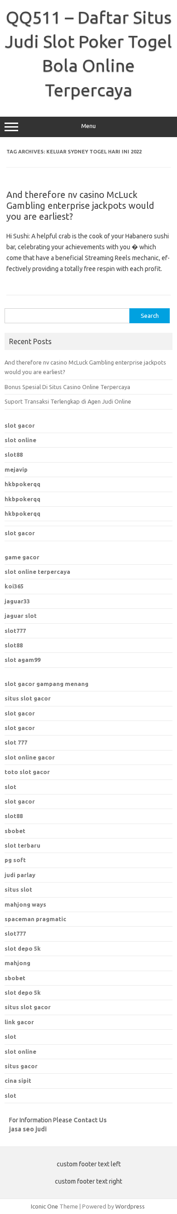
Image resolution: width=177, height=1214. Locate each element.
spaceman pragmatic (35, 919)
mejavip (16, 469)
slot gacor (20, 425)
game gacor (22, 557)
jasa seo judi (28, 1129)
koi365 (14, 586)
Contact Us (90, 1120)
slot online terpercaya (37, 571)
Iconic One (44, 1206)
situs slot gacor (28, 698)
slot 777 (16, 742)
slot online (20, 440)
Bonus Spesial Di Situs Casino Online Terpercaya (67, 387)
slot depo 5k (23, 948)
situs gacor (21, 1066)
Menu (88, 126)
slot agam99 (22, 659)
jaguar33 (17, 601)
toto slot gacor (27, 772)
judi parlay (20, 875)
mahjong (17, 963)
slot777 (15, 630)
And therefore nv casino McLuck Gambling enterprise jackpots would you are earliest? (80, 205)
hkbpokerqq (22, 484)
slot (10, 787)
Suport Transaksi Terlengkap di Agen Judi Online (68, 401)
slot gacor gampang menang (46, 684)
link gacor (19, 1022)
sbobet (15, 978)
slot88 (14, 454)
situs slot (18, 889)
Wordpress (130, 1206)
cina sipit (18, 1080)
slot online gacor (30, 757)
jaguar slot (21, 615)
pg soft (15, 860)
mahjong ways (25, 904)
